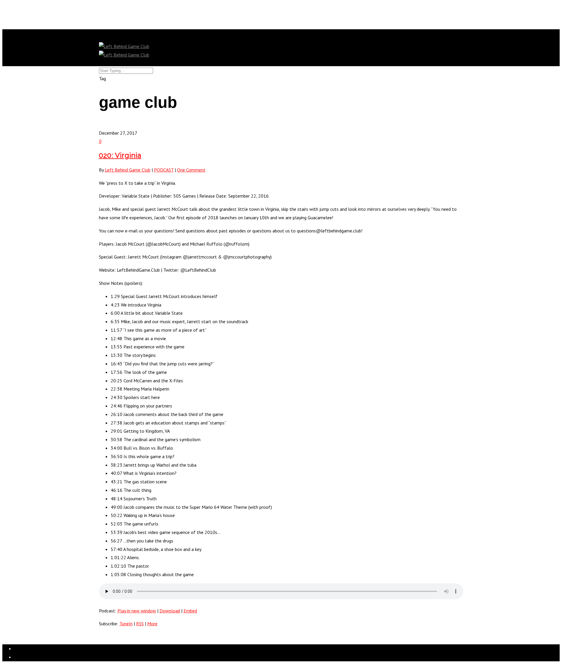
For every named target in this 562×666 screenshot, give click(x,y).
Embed (190, 611)
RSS (140, 623)
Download (170, 611)
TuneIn (126, 623)
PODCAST (164, 170)
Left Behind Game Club (127, 170)
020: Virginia (120, 155)
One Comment (191, 170)
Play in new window (136, 611)
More (152, 623)
